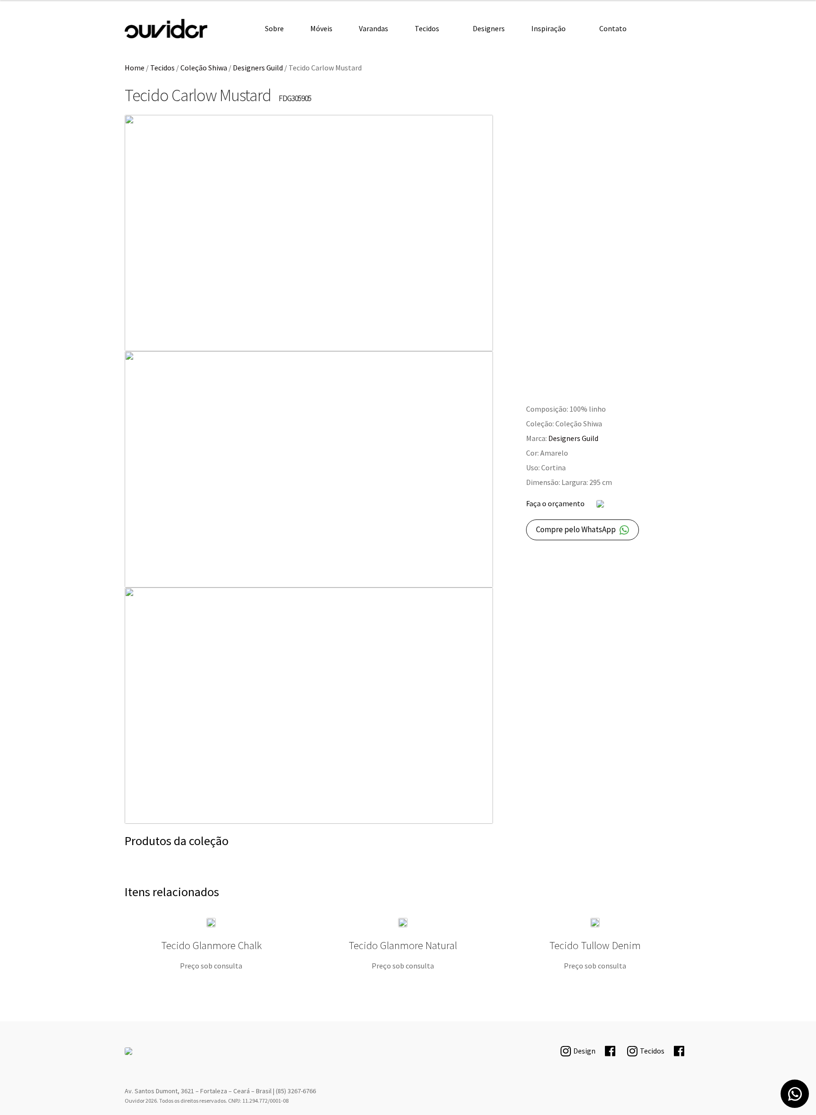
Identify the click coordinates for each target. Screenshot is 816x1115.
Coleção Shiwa (203, 67)
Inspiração (548, 28)
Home (134, 67)
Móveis (321, 28)
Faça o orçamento (555, 503)
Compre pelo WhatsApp (576, 529)
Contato (613, 28)
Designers (489, 28)
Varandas (373, 28)
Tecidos (427, 28)
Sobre (274, 28)
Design (584, 1050)
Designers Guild (258, 67)
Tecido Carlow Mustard (166, 28)
